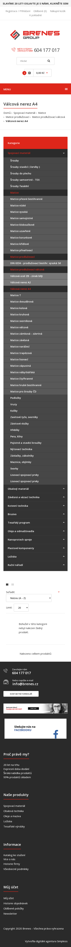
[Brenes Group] (35, 37)
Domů (7, 112)
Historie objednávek (15, 903)
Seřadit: (10, 592)
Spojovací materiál (24, 112)
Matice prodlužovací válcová (48, 117)
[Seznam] (12, 584)
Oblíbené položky (13, 908)
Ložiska (7, 821)
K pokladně (35, 15)
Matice (42, 112)
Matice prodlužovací (17, 117)
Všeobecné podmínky (16, 869)
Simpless (62, 941)
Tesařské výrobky (14, 826)
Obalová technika (13, 811)
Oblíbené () (40, 11)
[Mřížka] (7, 584)
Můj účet (8, 898)
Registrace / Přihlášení (18, 11)
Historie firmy (11, 863)
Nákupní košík (57, 11)
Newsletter (10, 913)
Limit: (9, 607)
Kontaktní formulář (21, 694)
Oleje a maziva (12, 816)
